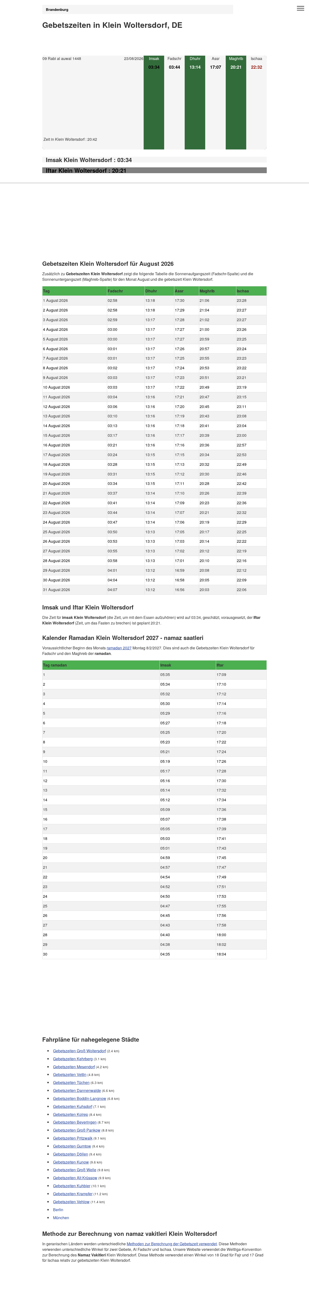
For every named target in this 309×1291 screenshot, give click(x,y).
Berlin (58, 1209)
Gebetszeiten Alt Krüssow (75, 1177)
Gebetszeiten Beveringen (75, 1122)
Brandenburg (57, 9)
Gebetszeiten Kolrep (70, 1114)
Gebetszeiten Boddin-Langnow (79, 1098)
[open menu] (300, 8)
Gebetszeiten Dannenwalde (77, 1090)
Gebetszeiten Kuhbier (71, 1185)
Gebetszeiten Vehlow (71, 1201)
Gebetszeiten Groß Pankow (76, 1130)
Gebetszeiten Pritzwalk (72, 1138)
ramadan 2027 (119, 647)
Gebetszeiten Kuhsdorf (72, 1106)
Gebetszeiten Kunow (71, 1162)
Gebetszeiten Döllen (70, 1154)
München (61, 1217)
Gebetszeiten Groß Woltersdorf (79, 1051)
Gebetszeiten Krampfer (72, 1193)
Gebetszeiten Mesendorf (74, 1066)
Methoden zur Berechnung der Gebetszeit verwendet (172, 1243)
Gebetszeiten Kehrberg (73, 1058)
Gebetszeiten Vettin (69, 1074)
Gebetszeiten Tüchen (71, 1082)
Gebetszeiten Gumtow (72, 1146)
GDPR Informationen (60, 1284)
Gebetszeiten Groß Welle (74, 1170)
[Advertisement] (92, 103)
